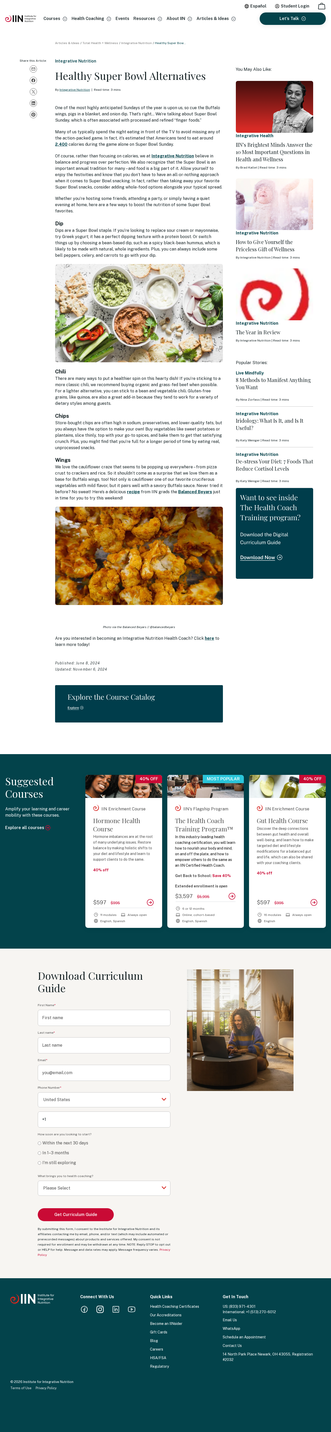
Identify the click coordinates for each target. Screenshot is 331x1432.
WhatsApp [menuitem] (231, 1328)
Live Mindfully (250, 373)
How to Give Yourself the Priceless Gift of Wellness (265, 245)
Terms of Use (21, 1388)
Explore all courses (25, 827)
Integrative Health (254, 135)
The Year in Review (258, 332)
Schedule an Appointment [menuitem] (244, 1337)
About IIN (176, 18)
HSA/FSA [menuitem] (158, 1358)
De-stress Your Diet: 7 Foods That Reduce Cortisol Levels (274, 465)
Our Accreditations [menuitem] (166, 1315)
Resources (144, 18)
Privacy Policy (46, 1388)
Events (122, 18)
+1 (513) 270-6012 (261, 1312)
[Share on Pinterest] (33, 114)
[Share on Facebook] (33, 80)
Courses (51, 18)
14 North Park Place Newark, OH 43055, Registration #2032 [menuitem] (268, 1357)
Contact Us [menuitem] (232, 1346)
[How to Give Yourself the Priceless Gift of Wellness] (274, 204)
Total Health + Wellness (100, 43)
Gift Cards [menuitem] (158, 1332)
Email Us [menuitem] (230, 1320)
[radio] (104, 1143)
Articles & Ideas (213, 18)
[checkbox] (104, 1153)
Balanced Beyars (195, 491)
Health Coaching (88, 18)
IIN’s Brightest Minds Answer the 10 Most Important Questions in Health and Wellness (274, 152)
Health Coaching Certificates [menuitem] (174, 1306)
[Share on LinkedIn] (33, 103)
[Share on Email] (33, 69)
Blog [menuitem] (154, 1341)
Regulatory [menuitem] (159, 1366)
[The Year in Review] (274, 294)
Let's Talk (289, 18)
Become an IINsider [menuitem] (166, 1324)
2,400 (61, 144)
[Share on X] (33, 91)
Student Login (295, 6)
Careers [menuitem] (156, 1349)
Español (258, 6)
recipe (133, 491)
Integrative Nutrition (136, 43)
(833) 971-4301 (242, 1306)
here (209, 638)
